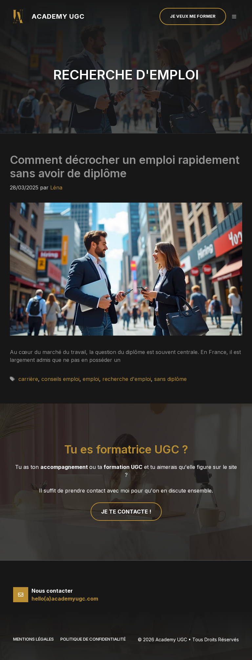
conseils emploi (60, 379)
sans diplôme (170, 379)
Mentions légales (33, 639)
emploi (91, 379)
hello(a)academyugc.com (65, 598)
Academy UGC (58, 16)
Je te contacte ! (126, 511)
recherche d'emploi (126, 379)
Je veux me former (193, 16)
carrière (28, 379)
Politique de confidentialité (93, 639)
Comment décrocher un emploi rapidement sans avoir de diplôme (125, 166)
